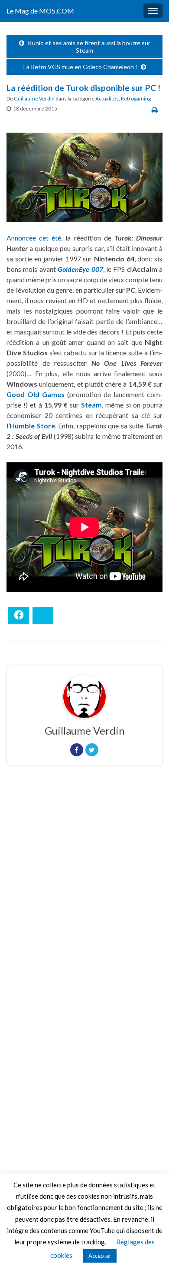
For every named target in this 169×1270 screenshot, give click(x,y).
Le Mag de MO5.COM (40, 11)
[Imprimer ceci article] (155, 110)
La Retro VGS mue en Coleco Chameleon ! (80, 66)
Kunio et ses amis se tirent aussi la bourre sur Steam (89, 46)
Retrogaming (136, 98)
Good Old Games (35, 394)
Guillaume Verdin (34, 98)
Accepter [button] (99, 1255)
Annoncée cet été (33, 238)
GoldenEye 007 (80, 269)
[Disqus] (84, 891)
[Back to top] (149, 1250)
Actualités (107, 98)
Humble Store (32, 425)
